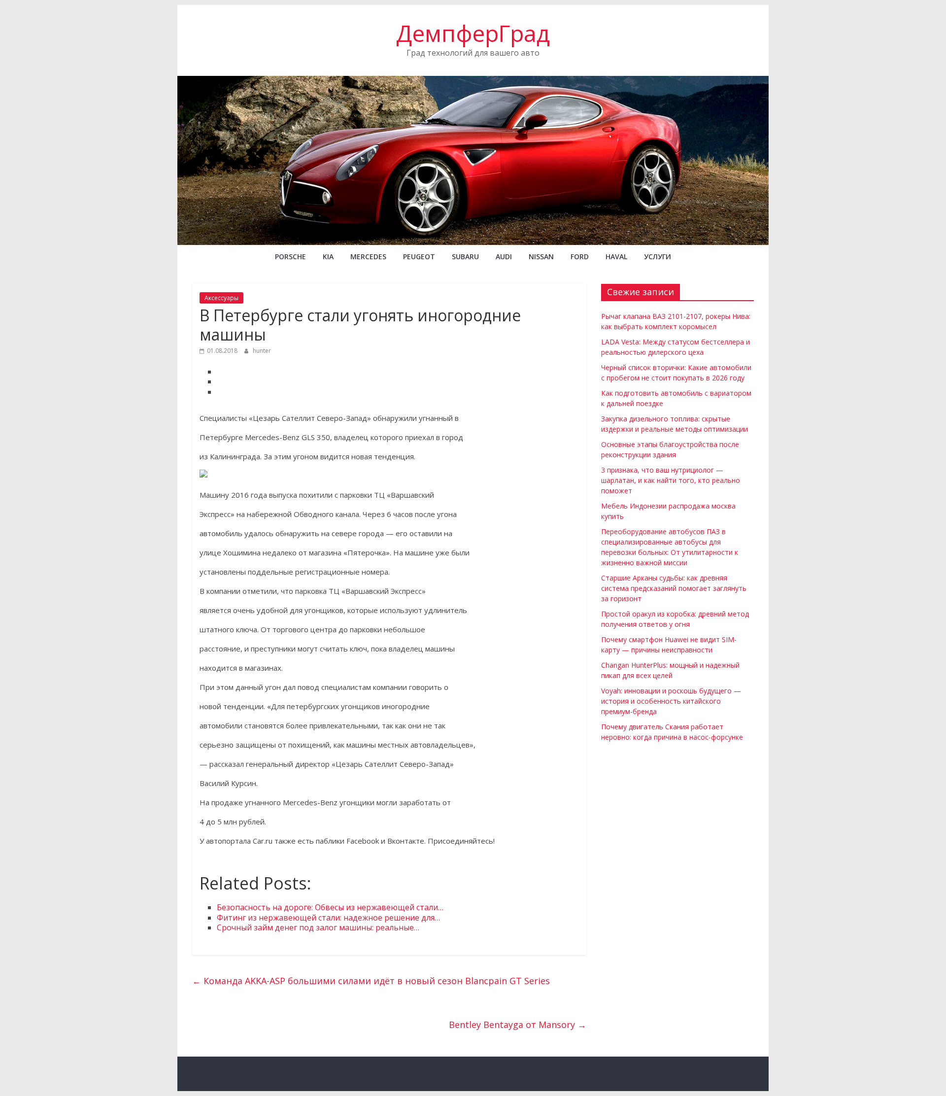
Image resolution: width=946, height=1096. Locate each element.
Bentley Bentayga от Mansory (517, 1024)
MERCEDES (368, 256)
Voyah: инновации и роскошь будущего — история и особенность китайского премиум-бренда (671, 701)
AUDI (504, 256)
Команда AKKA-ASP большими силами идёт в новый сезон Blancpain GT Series (371, 981)
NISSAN (541, 256)
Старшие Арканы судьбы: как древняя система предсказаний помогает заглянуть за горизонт (673, 588)
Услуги (657, 256)
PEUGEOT (419, 256)
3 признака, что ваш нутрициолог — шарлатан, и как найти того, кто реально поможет (670, 480)
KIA (328, 256)
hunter (262, 350)
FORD (580, 256)
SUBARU (465, 256)
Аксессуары (221, 298)
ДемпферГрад (473, 33)
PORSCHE (290, 256)
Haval (616, 256)
